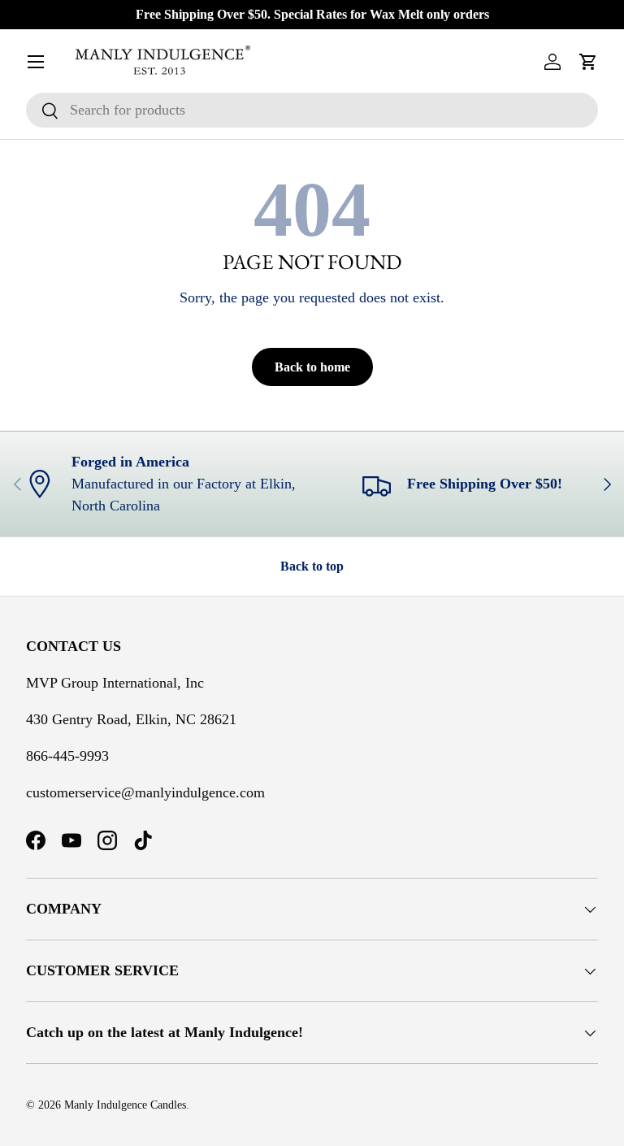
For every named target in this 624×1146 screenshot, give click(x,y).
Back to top (312, 566)
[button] (588, 62)
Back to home (312, 367)
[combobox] (312, 110)
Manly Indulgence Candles (125, 1105)
